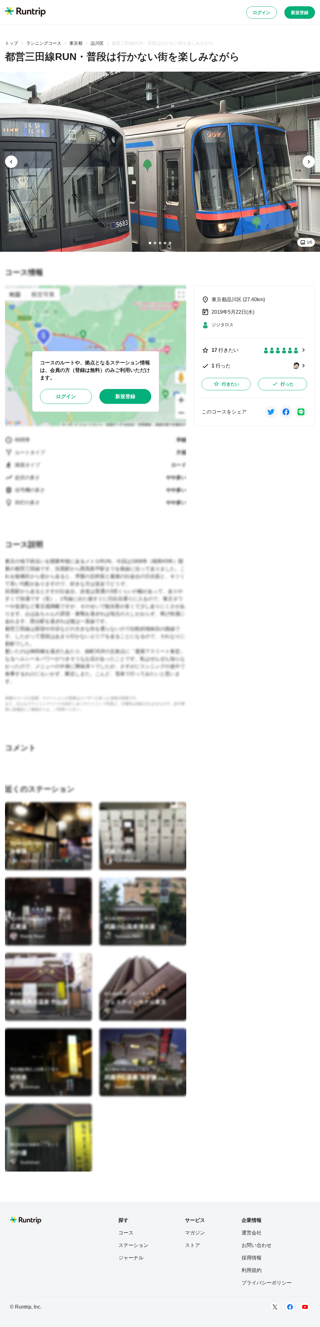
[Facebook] (290, 1307)
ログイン (261, 12)
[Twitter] (275, 1307)
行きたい (230, 384)
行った (287, 384)
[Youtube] (305, 1307)
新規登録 (299, 12)
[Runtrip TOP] (25, 12)
